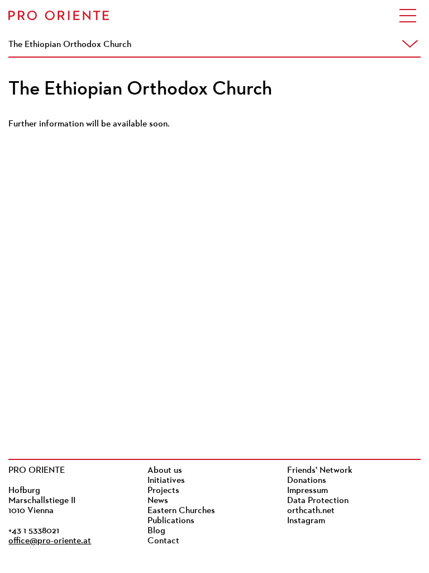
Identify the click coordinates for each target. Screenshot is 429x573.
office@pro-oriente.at (49, 541)
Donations (306, 480)
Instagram (306, 520)
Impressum (307, 490)
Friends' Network (319, 470)
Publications (170, 520)
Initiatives (166, 480)
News (157, 500)
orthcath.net (311, 510)
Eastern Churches (181, 510)
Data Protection (318, 500)
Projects (163, 490)
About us (164, 470)
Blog (156, 531)
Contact (163, 541)
